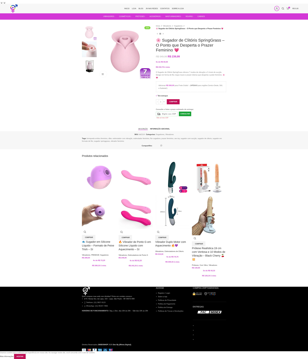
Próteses (195, 265)
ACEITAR (19, 356)
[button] (88, 237)
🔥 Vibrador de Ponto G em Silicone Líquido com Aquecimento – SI (135, 245)
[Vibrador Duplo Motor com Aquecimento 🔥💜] (172, 177)
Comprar (173, 102)
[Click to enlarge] (103, 74)
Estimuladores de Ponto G (138, 255)
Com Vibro (204, 265)
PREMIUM (95, 255)
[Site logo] (14, 8)
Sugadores (104, 255)
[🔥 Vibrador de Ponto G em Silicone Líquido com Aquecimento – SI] (136, 177)
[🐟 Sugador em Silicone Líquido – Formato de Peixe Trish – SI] (99, 177)
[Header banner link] (154, 2)
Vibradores (86, 255)
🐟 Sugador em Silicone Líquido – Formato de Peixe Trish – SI (98, 245)
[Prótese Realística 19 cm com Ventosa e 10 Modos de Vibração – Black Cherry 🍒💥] (209, 177)
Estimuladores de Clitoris (174, 251)
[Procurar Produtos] (283, 8)
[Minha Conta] (277, 8)
